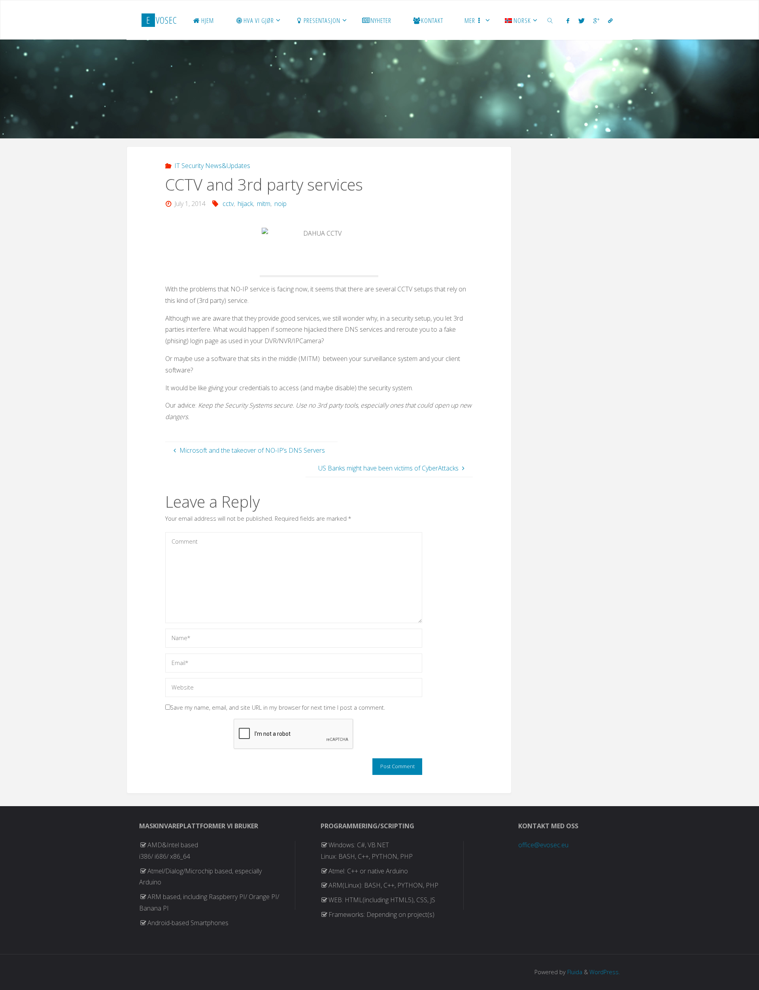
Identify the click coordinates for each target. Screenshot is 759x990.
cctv (228, 203)
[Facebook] (568, 20)
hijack (245, 203)
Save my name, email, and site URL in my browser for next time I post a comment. (277, 707)
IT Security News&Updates (212, 165)
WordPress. (604, 972)
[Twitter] (581, 20)
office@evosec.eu (543, 845)
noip (280, 203)
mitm (263, 203)
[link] (550, 20)
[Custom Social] (610, 20)
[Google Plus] (596, 20)
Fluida (574, 972)
